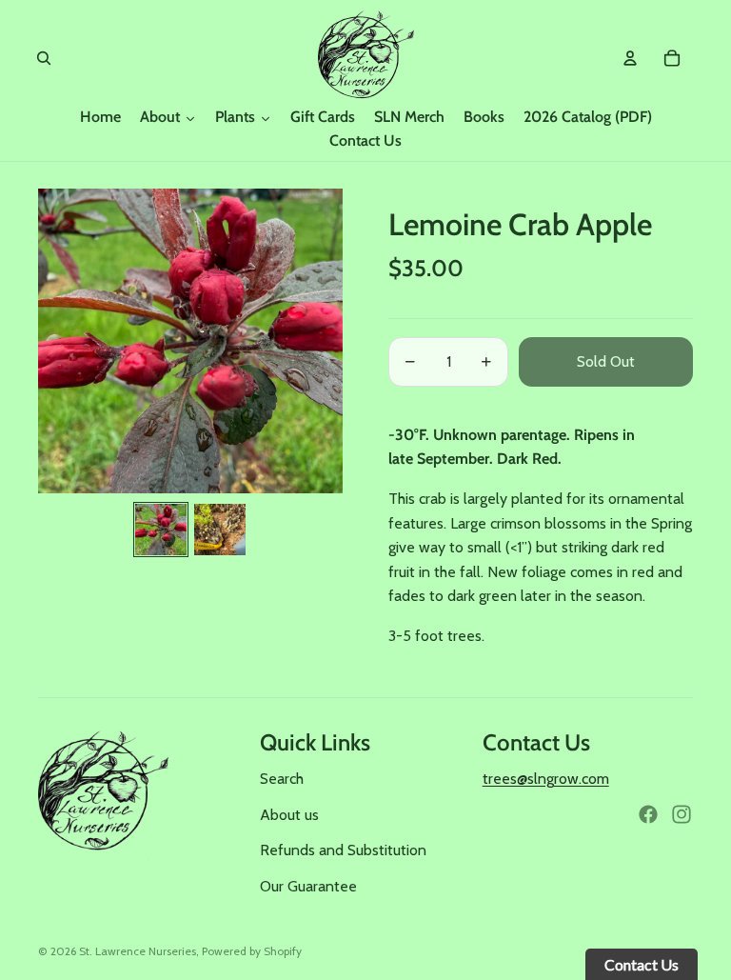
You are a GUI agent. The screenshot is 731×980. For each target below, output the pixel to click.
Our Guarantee (308, 886)
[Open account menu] (630, 58)
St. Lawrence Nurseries (137, 951)
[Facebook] (648, 814)
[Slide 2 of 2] (220, 529)
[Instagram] (681, 814)
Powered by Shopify (252, 951)
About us (289, 815)
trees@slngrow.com (546, 779)
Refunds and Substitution (343, 850)
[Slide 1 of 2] (161, 529)
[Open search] (44, 58)
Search (282, 779)
